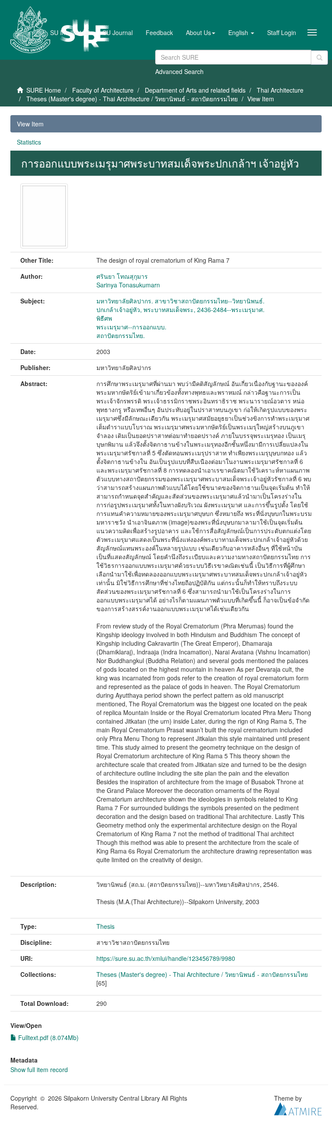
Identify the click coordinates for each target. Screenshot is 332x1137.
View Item (30, 123)
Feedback (159, 32)
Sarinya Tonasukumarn (128, 284)
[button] (200, 32)
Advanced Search (179, 71)
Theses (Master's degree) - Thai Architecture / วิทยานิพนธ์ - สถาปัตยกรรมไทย (132, 98)
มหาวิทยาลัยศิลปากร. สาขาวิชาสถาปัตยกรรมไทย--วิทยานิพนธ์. (180, 300)
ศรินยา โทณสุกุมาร (122, 276)
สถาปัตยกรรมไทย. (120, 335)
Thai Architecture (280, 90)
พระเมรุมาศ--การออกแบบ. (131, 326)
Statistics (29, 142)
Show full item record (39, 1069)
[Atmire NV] (298, 1107)
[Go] (319, 57)
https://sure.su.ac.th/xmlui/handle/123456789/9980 (165, 958)
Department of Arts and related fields (195, 90)
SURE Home (43, 90)
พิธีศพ (104, 318)
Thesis (105, 926)
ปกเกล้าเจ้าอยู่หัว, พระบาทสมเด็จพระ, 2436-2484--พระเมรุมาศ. (180, 309)
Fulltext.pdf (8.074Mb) (47, 1037)
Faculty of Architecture (103, 90)
